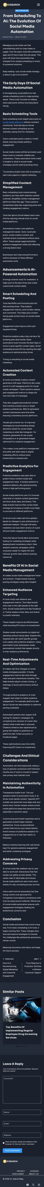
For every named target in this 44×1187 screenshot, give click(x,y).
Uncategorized (22, 11)
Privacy (21, 1171)
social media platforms (13, 122)
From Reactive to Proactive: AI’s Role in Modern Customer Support (33, 966)
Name (7, 1112)
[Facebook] (27, 1185)
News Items (9, 37)
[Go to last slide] (6, 1020)
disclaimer (18, 1174)
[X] (33, 1185)
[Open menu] (38, 4)
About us (34, 1174)
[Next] (37, 1020)
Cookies (34, 1171)
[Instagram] (39, 1185)
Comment (9, 1078)
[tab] (17, 1046)
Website (7, 1135)
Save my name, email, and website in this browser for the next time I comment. (21, 1143)
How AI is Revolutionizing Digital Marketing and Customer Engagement (10, 967)
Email (7, 1123)
